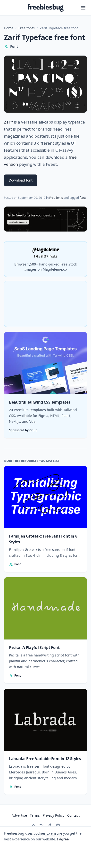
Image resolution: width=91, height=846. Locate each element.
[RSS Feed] (33, 825)
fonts (83, 198)
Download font (21, 180)
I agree (63, 839)
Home (8, 28)
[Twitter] (41, 825)
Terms (35, 815)
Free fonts (26, 28)
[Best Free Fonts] (45, 219)
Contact (73, 815)
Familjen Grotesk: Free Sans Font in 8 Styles (43, 539)
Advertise (19, 815)
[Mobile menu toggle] (83, 8)
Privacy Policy (53, 815)
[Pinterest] (58, 825)
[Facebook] (50, 825)
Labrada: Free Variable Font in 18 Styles (45, 758)
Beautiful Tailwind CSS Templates (39, 402)
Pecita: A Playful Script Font (34, 647)
